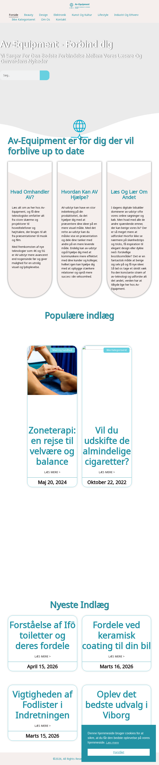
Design (43, 15)
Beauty (28, 15)
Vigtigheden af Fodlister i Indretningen (43, 704)
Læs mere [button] (112, 742)
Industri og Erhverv (126, 15)
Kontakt (61, 19)
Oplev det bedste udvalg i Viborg (116, 704)
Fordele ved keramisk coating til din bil (116, 635)
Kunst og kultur (82, 15)
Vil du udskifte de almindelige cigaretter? (107, 445)
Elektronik (60, 15)
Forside (13, 15)
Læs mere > (52, 472)
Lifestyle (103, 15)
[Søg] (44, 75)
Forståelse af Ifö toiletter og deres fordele (43, 635)
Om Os (45, 19)
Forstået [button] (118, 752)
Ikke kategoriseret (23, 19)
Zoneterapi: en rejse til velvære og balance (52, 445)
